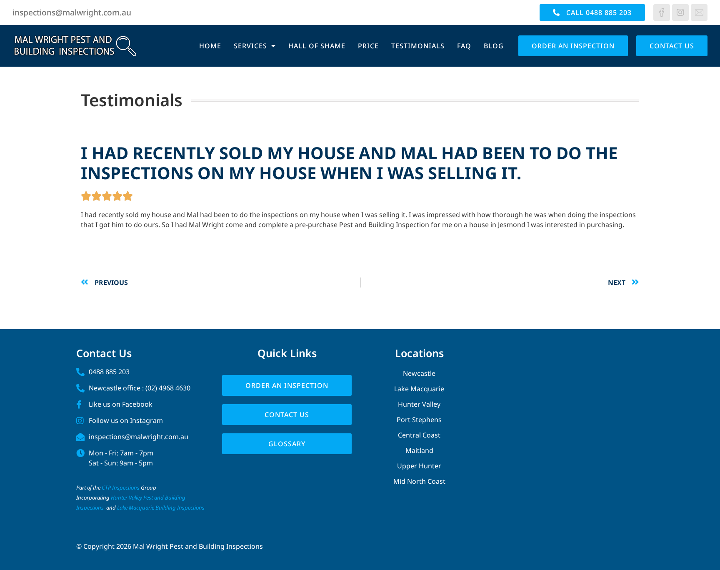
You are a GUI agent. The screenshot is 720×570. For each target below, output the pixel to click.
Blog (494, 45)
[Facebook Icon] (661, 12)
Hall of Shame (316, 45)
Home (210, 45)
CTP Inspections (121, 487)
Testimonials (418, 45)
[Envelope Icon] (699, 12)
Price (368, 45)
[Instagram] (680, 12)
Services (250, 45)
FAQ (464, 45)
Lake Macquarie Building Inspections (161, 507)
